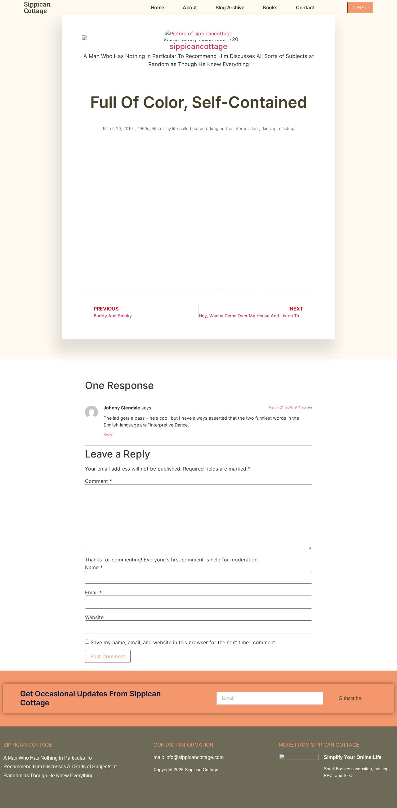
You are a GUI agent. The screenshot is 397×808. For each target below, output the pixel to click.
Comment (98, 481)
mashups (288, 128)
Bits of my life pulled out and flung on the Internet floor (205, 128)
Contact (305, 7)
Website (94, 617)
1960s (143, 128)
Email (93, 592)
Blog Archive (230, 7)
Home (157, 7)
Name (94, 567)
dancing (269, 128)
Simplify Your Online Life (352, 757)
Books (270, 7)
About (190, 7)
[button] (336, 7)
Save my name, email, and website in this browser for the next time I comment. (183, 642)
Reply (108, 434)
